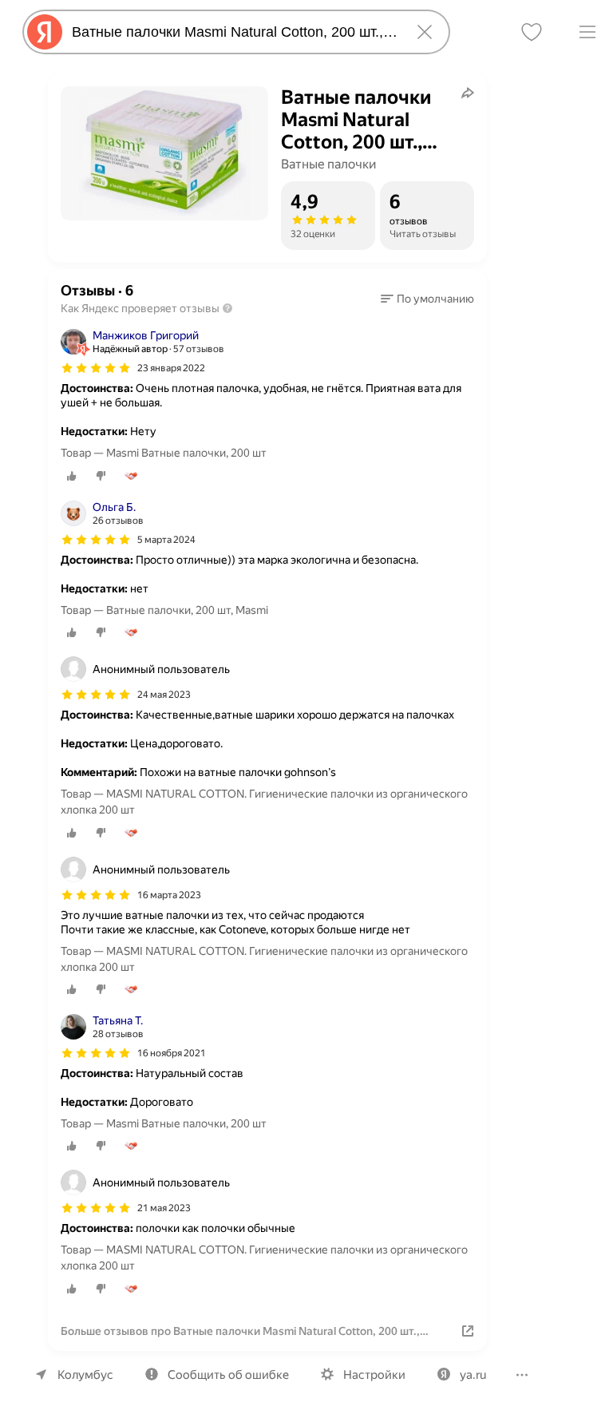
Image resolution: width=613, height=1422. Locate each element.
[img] (96, 368)
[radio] (72, 476)
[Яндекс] (44, 32)
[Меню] (587, 32)
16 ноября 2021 (171, 1053)
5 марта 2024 (166, 539)
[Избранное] (531, 32)
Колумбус (85, 1375)
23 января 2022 (171, 368)
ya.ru (473, 1375)
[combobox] (233, 32)
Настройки (374, 1375)
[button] (427, 298)
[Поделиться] (467, 92)
